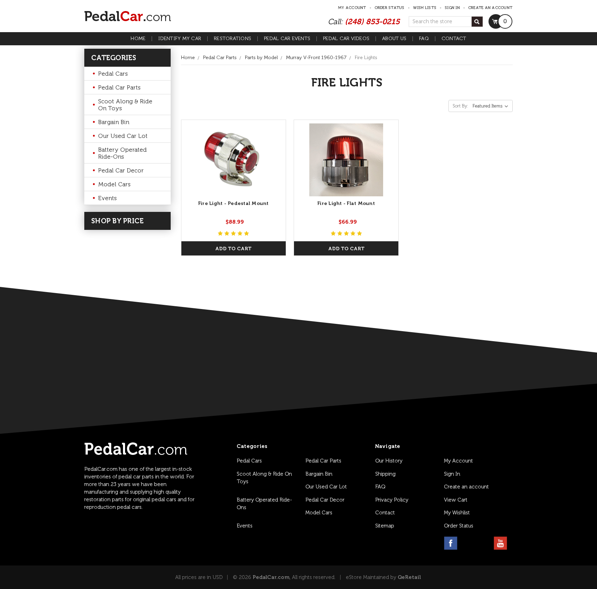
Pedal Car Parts (119, 87)
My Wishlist (457, 512)
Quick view (233, 160)
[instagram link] (467, 543)
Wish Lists (425, 8)
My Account (352, 8)
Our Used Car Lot (123, 135)
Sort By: (460, 106)
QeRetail (409, 577)
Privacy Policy (391, 500)
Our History (388, 461)
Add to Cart (233, 249)
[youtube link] (500, 543)
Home (138, 38)
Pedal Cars (113, 73)
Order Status (390, 8)
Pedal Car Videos (346, 38)
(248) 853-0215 (372, 21)
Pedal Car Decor (121, 170)
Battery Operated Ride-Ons (122, 153)
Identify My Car (179, 38)
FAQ (424, 38)
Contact (454, 38)
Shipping (385, 474)
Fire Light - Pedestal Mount (233, 203)
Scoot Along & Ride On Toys (125, 105)
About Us (394, 38)
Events (107, 198)
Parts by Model (261, 57)
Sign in (452, 8)
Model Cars (114, 184)
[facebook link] (450, 543)
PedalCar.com (271, 577)
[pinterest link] (484, 543)
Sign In (452, 474)
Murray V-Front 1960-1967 (316, 57)
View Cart (455, 500)
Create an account (490, 8)
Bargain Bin (113, 122)
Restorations (232, 38)
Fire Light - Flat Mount (346, 203)
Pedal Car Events (287, 38)
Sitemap (384, 526)
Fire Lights (366, 57)
